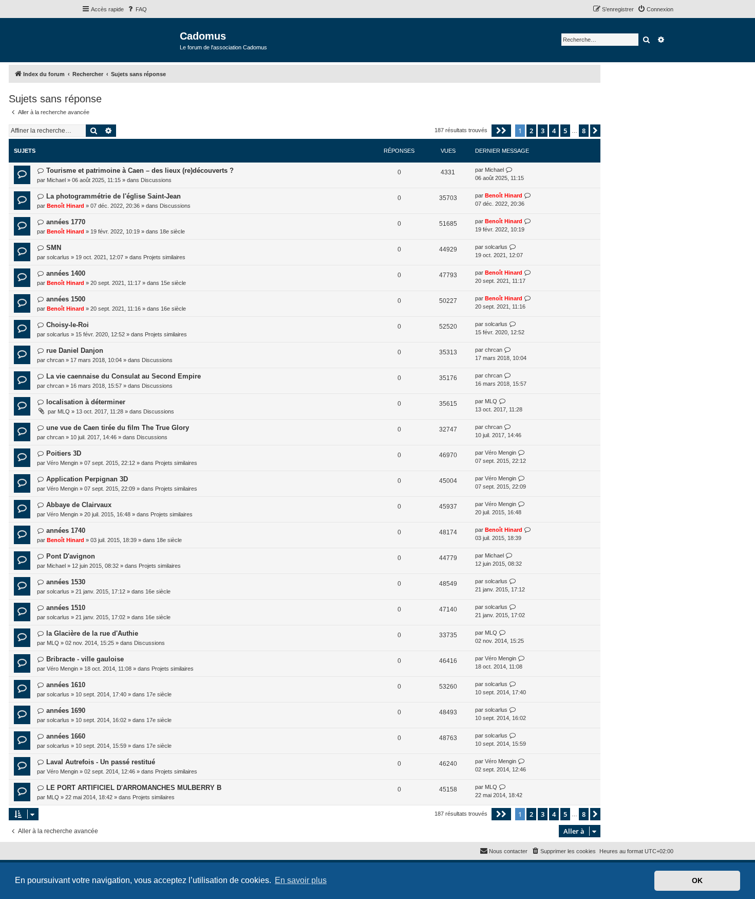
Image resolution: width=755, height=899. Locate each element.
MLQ (64, 411)
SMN (53, 247)
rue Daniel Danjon (74, 350)
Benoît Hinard (65, 206)
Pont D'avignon (70, 556)
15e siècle (173, 283)
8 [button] (584, 130)
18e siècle (172, 231)
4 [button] (554, 130)
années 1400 (65, 273)
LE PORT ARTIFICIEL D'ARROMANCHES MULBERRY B (133, 788)
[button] (501, 130)
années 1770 (65, 222)
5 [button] (565, 130)
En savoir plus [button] (301, 880)
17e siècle (159, 694)
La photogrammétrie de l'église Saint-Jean (113, 196)
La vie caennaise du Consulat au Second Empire (123, 376)
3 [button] (542, 130)
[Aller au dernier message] (509, 170)
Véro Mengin (62, 463)
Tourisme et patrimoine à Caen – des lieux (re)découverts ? (140, 170)
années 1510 (65, 608)
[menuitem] (136, 9)
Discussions (156, 180)
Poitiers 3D (63, 453)
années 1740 (65, 530)
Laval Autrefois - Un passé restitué (100, 762)
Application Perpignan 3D (87, 479)
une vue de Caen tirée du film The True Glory (117, 427)
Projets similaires (164, 257)
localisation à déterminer (85, 402)
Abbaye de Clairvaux (78, 505)
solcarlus (58, 257)
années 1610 (65, 685)
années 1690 (65, 710)
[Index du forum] (131, 39)
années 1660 (65, 736)
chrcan (55, 360)
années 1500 (65, 299)
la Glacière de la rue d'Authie (92, 633)
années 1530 (65, 582)
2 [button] (531, 130)
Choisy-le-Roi (67, 325)
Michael (56, 180)
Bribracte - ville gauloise (85, 659)
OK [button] (697, 880)
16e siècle (173, 308)
